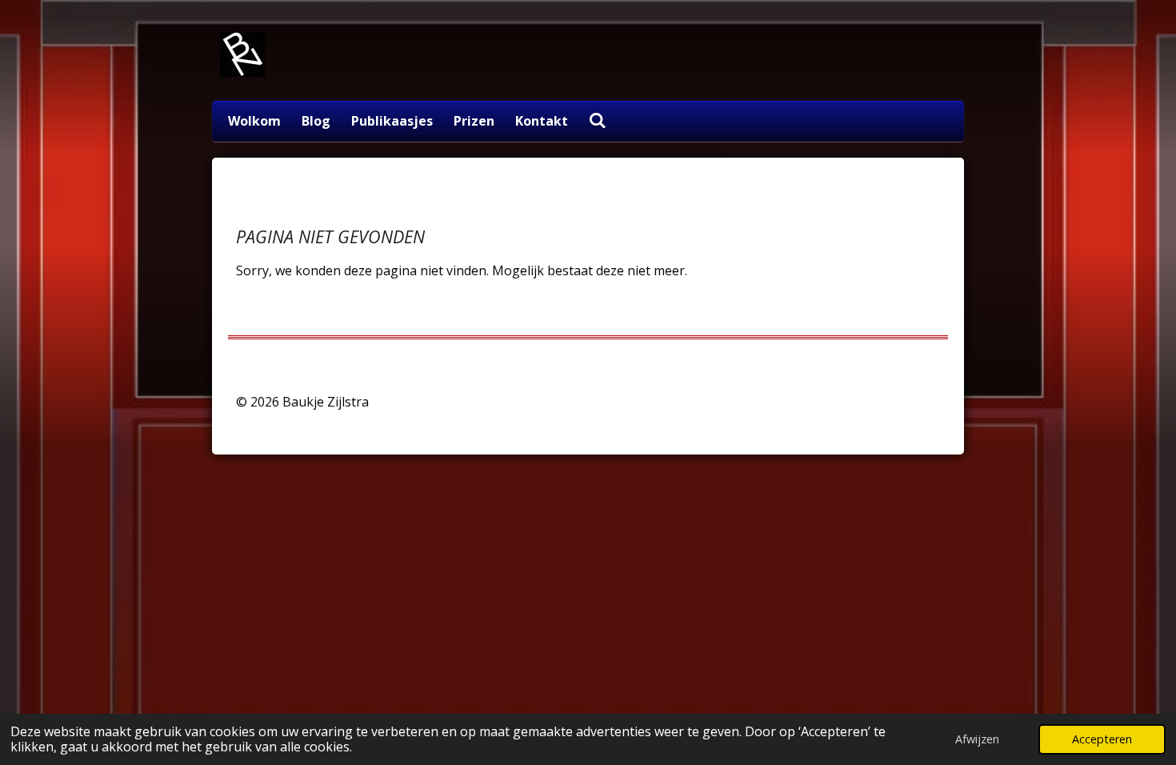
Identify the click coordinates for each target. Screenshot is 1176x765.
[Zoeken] (597, 120)
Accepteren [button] (1102, 739)
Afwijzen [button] (977, 739)
